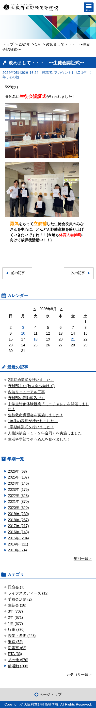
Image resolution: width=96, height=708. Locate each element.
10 (23, 333)
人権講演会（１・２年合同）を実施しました (45, 433)
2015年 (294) (18, 538)
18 (35, 339)
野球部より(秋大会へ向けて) (31, 386)
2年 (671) (15, 617)
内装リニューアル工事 (26, 392)
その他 (14, 77)
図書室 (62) (17, 648)
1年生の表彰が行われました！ (33, 421)
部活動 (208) (18, 666)
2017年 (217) (18, 526)
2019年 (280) (18, 514)
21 (73, 339)
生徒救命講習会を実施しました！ (35, 415)
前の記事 (18, 273)
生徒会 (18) (17, 605)
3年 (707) (15, 611)
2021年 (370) (18, 501)
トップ (8, 44)
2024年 (24, 44)
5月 (38, 44)
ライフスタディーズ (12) (28, 593)
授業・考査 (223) (22, 635)
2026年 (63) (17, 471)
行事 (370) (16, 629)
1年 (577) (15, 623)
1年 (84, 73)
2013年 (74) (17, 550)
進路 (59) (15, 642)
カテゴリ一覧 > (79, 674)
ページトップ (50, 694)
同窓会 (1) (16, 587)
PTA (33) (15, 654)
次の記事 (78, 273)
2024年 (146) (18, 483)
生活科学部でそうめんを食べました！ (39, 439)
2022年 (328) (18, 495)
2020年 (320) (18, 508)
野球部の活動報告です (26, 398)
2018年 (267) (18, 520)
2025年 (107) (18, 477)
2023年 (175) (18, 489)
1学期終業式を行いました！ (31, 427)
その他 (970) (18, 660)
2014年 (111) (18, 544)
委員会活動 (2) (20, 599)
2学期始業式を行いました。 (31, 380)
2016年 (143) (18, 532)
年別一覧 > (83, 558)
